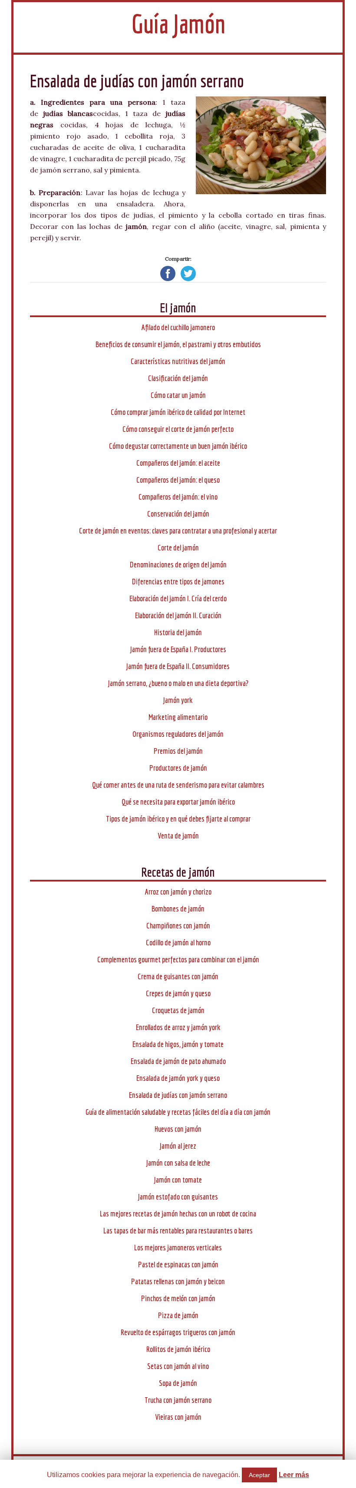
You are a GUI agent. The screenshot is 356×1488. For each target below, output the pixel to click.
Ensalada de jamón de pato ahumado (178, 1061)
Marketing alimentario (178, 717)
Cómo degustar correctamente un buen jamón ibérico (178, 446)
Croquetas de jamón (178, 1010)
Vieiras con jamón (178, 1417)
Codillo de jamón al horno (178, 942)
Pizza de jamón (178, 1315)
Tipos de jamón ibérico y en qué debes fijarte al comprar (178, 818)
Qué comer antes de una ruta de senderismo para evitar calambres (178, 784)
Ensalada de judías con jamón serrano (178, 1095)
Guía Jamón (178, 24)
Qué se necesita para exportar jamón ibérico (178, 801)
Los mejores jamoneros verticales (178, 1247)
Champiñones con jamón (178, 925)
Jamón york (178, 700)
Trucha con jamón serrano (178, 1400)
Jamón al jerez (178, 1145)
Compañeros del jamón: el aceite (178, 462)
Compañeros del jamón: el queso (178, 479)
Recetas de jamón (178, 872)
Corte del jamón (178, 547)
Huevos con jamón (178, 1128)
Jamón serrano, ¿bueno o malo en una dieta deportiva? (178, 683)
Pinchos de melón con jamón (178, 1298)
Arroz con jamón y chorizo (178, 891)
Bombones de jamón (178, 908)
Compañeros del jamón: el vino (178, 496)
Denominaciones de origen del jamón (178, 564)
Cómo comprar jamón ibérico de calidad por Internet (178, 412)
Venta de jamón (178, 835)
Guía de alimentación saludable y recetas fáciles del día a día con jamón (178, 1112)
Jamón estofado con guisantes (178, 1196)
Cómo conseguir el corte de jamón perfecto (178, 429)
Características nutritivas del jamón (178, 361)
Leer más (294, 1474)
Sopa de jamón (178, 1383)
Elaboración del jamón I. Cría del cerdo (178, 598)
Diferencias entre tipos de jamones (178, 581)
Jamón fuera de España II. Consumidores (178, 666)
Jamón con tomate (178, 1179)
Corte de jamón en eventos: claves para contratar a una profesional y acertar (178, 530)
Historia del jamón (178, 632)
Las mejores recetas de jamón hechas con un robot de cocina (178, 1213)
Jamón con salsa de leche (178, 1162)
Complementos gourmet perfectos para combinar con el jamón (178, 959)
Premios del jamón (178, 751)
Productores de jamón (178, 767)
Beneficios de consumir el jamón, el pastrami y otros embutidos (178, 344)
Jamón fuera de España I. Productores (178, 649)
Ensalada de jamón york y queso (178, 1078)
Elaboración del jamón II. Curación (178, 615)
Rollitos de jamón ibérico (178, 1349)
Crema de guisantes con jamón (178, 976)
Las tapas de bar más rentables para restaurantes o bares (178, 1230)
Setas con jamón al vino (178, 1366)
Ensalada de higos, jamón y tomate (178, 1044)
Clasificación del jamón (178, 378)
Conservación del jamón (178, 513)
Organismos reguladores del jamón (178, 734)
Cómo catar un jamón (178, 395)
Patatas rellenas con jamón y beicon (178, 1281)
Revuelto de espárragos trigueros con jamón (178, 1332)
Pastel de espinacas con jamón (178, 1264)
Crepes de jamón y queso (178, 993)
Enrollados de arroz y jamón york (178, 1027)
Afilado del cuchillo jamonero (178, 327)
